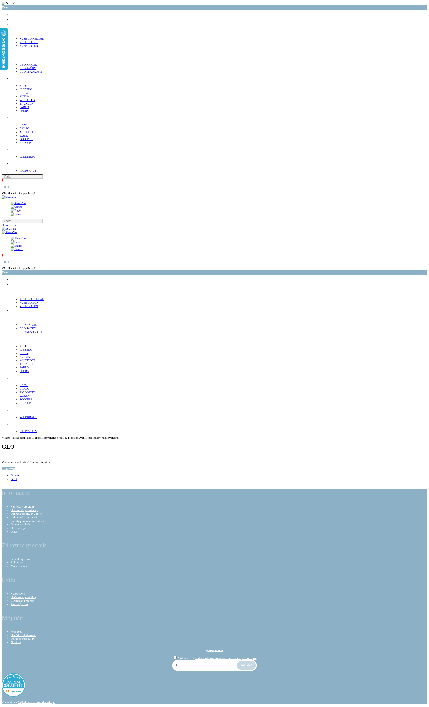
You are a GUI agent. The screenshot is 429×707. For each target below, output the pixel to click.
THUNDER (26, 103)
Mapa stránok (19, 566)
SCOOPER (26, 139)
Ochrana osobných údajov (26, 513)
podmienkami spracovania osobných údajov (226, 658)
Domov (15, 475)
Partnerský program (22, 600)
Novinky (16, 642)
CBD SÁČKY (28, 68)
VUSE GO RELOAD (32, 38)
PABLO (24, 107)
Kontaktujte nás (20, 559)
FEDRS (24, 110)
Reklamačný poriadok (24, 517)
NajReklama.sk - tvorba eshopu (36, 702)
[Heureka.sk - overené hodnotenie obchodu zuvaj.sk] (13, 695)
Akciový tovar (19, 604)
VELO (23, 85)
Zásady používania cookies (27, 521)
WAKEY (25, 135)
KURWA (25, 96)
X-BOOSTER (28, 132)
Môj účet (16, 631)
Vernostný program (22, 506)
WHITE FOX (27, 100)
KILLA (24, 93)
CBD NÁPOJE (28, 64)
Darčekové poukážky (23, 597)
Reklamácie (18, 562)
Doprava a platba (21, 524)
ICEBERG (26, 89)
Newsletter (214, 651)
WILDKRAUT (28, 156)
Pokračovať (8, 468)
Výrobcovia (18, 593)
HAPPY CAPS (28, 170)
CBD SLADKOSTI (31, 71)
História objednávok (23, 635)
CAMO (24, 125)
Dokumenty (18, 528)
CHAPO (24, 128)
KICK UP (25, 142)
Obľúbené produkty (23, 638)
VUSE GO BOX (29, 42)
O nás (14, 531)
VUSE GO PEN (29, 45)
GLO (14, 479)
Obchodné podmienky (24, 510)
